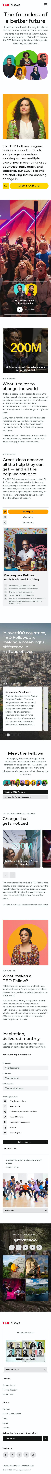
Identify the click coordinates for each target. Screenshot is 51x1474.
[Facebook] (32, 1247)
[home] (11, 4)
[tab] (26, 512)
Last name (7, 1073)
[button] (45, 4)
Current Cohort (9, 1385)
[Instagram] (12, 1247)
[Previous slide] (6, 875)
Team (5, 1418)
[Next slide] (45, 709)
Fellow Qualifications (12, 1414)
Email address (8, 1084)
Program (6, 1409)
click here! (43, 904)
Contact (6, 1428)
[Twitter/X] (25, 1247)
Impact (5, 1423)
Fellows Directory (10, 1390)
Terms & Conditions (11, 1466)
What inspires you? (10, 1097)
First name (7, 1063)
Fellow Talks (8, 1394)
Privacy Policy (28, 1466)
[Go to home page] (11, 1322)
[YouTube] (19, 1247)
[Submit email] (45, 1438)
